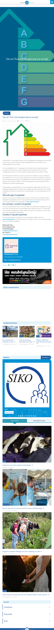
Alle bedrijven (45, 357)
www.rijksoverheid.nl (33, 201)
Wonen (7, 113)
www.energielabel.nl (8, 219)
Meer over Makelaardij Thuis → (13, 260)
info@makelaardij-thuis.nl (10, 230)
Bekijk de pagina (9, 412)
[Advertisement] (27, 305)
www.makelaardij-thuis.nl (10, 234)
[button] (19, 416)
